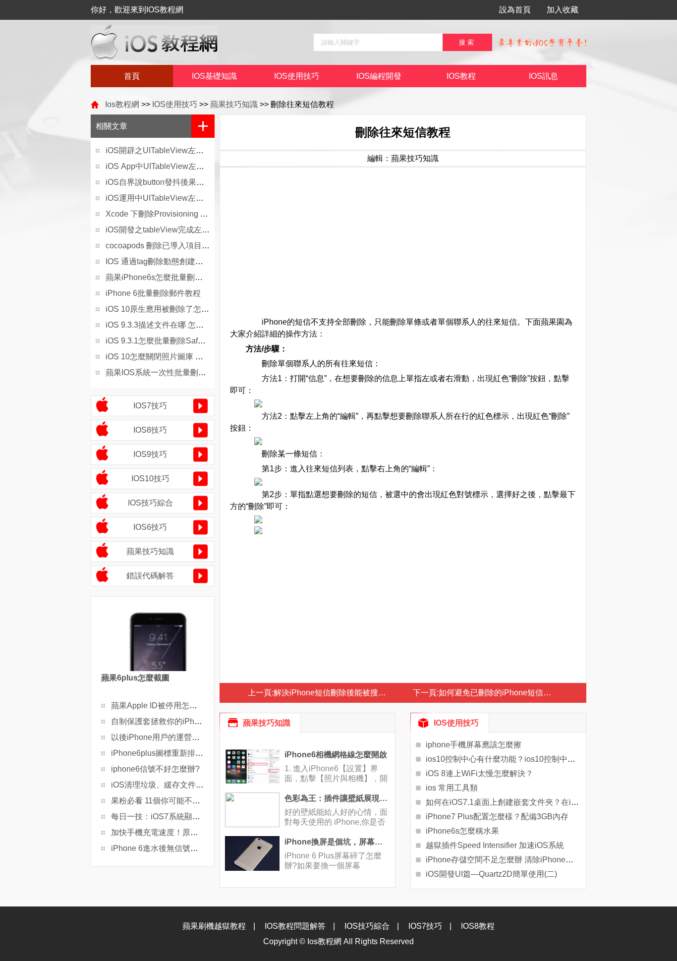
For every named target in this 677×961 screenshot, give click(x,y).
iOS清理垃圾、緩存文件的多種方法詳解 (181, 785)
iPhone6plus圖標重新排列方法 (165, 753)
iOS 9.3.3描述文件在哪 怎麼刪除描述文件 (178, 325)
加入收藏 (562, 9)
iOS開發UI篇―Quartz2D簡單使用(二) (491, 874)
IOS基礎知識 (214, 76)
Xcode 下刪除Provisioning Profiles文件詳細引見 (190, 214)
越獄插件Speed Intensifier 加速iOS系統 (495, 845)
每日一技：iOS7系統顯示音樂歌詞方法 (179, 816)
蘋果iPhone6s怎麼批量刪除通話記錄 (170, 277)
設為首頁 (515, 9)
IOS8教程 (478, 926)
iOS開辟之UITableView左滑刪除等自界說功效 (186, 150)
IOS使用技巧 (296, 76)
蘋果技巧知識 (234, 104)
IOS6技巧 (150, 527)
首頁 (132, 76)
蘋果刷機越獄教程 (214, 926)
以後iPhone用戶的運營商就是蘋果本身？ (183, 737)
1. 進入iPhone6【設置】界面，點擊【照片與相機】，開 (336, 773)
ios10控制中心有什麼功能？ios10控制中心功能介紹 (516, 759)
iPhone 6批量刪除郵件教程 (153, 293)
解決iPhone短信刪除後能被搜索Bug (337, 692)
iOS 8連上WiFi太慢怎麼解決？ (479, 773)
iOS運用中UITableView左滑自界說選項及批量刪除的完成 (206, 198)
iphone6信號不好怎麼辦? (155, 769)
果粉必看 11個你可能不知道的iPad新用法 (183, 800)
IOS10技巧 (150, 478)
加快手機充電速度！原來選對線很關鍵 (178, 832)
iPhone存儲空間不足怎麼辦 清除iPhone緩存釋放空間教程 (527, 859)
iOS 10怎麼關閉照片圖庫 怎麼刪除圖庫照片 (182, 356)
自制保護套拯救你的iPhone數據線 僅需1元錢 (190, 721)
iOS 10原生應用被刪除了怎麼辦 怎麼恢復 (178, 309)
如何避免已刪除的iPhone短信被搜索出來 (511, 692)
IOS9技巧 (150, 454)
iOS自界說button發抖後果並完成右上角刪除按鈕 (191, 182)
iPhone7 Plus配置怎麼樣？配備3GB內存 (497, 816)
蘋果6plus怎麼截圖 (135, 678)
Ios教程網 (122, 104)
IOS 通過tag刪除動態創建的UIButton (170, 261)
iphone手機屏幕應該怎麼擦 (473, 744)
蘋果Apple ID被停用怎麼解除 (162, 705)
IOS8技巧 (150, 430)
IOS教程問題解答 (295, 926)
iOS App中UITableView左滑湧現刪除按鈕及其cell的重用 (205, 166)
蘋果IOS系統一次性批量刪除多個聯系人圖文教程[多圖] (201, 372)
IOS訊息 (543, 76)
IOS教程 (461, 76)
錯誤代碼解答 (150, 575)
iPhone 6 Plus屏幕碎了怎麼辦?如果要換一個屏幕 (333, 860)
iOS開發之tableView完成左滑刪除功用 (173, 230)
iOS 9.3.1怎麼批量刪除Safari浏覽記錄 (172, 341)
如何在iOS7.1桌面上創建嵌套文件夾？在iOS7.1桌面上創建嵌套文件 (545, 802)
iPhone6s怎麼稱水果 (462, 831)
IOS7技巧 (150, 405)
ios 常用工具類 (452, 788)
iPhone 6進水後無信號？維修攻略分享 (178, 848)
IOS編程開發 (378, 76)
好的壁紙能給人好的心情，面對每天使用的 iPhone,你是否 (336, 817)
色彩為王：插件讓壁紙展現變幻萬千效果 (337, 798)
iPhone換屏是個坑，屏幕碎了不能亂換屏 (337, 842)
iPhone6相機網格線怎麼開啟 (335, 754)
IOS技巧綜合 (150, 503)
